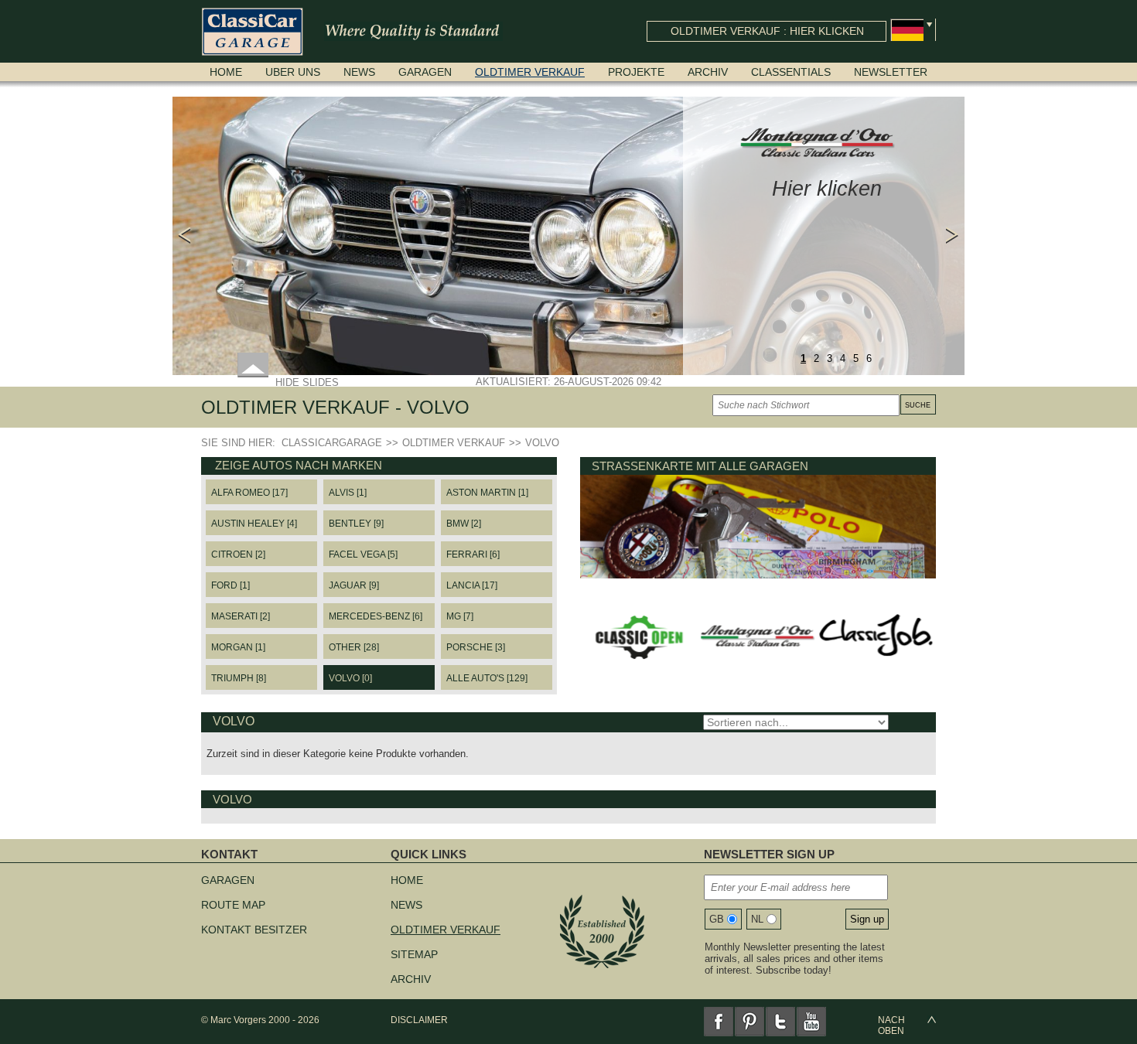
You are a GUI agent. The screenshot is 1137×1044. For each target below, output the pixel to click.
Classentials (791, 72)
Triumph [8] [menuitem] (238, 678)
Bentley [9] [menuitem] (356, 523)
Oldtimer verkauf (530, 72)
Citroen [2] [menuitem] (238, 554)
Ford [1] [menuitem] (230, 585)
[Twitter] (780, 1021)
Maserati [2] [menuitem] (240, 616)
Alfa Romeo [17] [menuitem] (249, 492)
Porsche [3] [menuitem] (475, 647)
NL (757, 919)
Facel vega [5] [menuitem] (363, 554)
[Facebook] (718, 1021)
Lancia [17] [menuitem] (471, 585)
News (359, 72)
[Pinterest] (749, 1021)
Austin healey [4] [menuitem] (254, 523)
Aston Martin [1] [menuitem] (487, 492)
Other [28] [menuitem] (354, 647)
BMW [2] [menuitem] (463, 523)
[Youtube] (811, 1021)
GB (716, 919)
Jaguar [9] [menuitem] (354, 585)
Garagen (425, 72)
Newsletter (890, 72)
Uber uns (292, 72)
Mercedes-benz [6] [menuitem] (375, 616)
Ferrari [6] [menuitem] (473, 554)
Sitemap (414, 954)
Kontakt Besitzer (254, 929)
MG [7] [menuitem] (459, 616)
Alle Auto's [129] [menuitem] (487, 678)
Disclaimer (419, 1020)
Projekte (636, 72)
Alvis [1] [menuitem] (348, 492)
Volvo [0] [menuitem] (350, 678)
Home (226, 72)
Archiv (708, 72)
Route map (233, 905)
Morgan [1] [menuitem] (238, 647)
